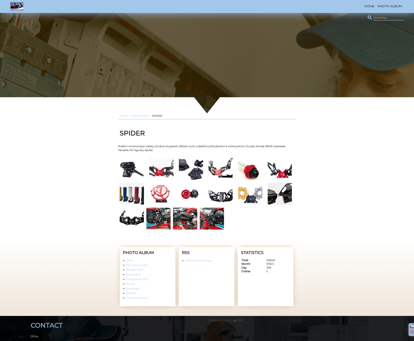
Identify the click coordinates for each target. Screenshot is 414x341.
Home (370, 6)
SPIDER (131, 293)
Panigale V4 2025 (137, 279)
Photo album (390, 6)
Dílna (129, 260)
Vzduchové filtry (137, 298)
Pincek (130, 284)
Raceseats (132, 288)
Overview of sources (198, 260)
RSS (240, 320)
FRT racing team (136, 265)
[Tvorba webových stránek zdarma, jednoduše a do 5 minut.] (235, 321)
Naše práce (133, 274)
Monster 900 (134, 269)
